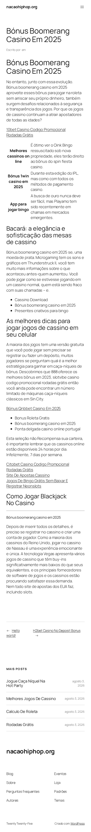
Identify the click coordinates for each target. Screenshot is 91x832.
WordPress (77, 823)
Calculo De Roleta (21, 711)
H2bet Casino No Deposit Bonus (56, 630)
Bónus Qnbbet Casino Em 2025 (33, 408)
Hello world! (12, 633)
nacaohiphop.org (21, 7)
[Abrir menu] (82, 7)
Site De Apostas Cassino (28, 475)
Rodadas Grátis (20, 724)
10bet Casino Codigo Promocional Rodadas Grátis (36, 132)
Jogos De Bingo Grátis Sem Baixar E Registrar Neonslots (37, 483)
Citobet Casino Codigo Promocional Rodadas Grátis (37, 466)
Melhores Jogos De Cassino (31, 698)
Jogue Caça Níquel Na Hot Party (25, 683)
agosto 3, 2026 (78, 683)
